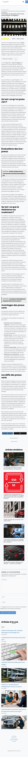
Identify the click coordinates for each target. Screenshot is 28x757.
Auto (2, 17)
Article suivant (14, 441)
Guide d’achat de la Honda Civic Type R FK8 (13, 520)
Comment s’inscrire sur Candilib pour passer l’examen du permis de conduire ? (14, 541)
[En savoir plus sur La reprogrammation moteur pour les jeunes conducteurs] (14, 459)
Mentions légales (14, 739)
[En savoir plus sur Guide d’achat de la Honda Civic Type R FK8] (14, 509)
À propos (14, 736)
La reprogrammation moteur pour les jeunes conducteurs (13, 468)
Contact (14, 741)
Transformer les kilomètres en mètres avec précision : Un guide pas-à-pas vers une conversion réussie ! (14, 496)
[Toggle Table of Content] (14, 59)
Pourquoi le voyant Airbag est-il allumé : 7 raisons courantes (13, 562)
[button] (23, 2)
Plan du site (14, 738)
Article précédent (14, 438)
